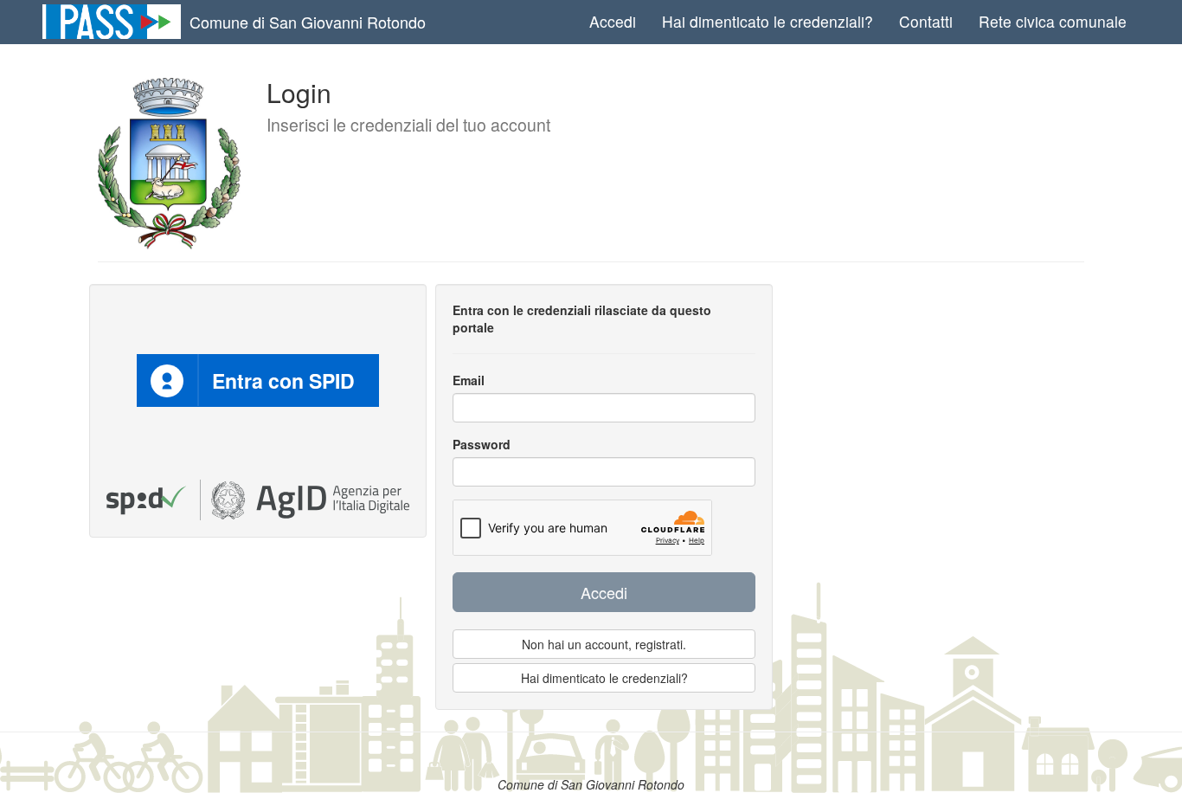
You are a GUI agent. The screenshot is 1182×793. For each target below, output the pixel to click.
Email (469, 380)
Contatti (926, 21)
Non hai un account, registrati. (604, 644)
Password (482, 444)
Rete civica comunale (1053, 21)
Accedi (612, 21)
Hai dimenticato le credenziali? (767, 21)
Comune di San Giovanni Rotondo (308, 21)
